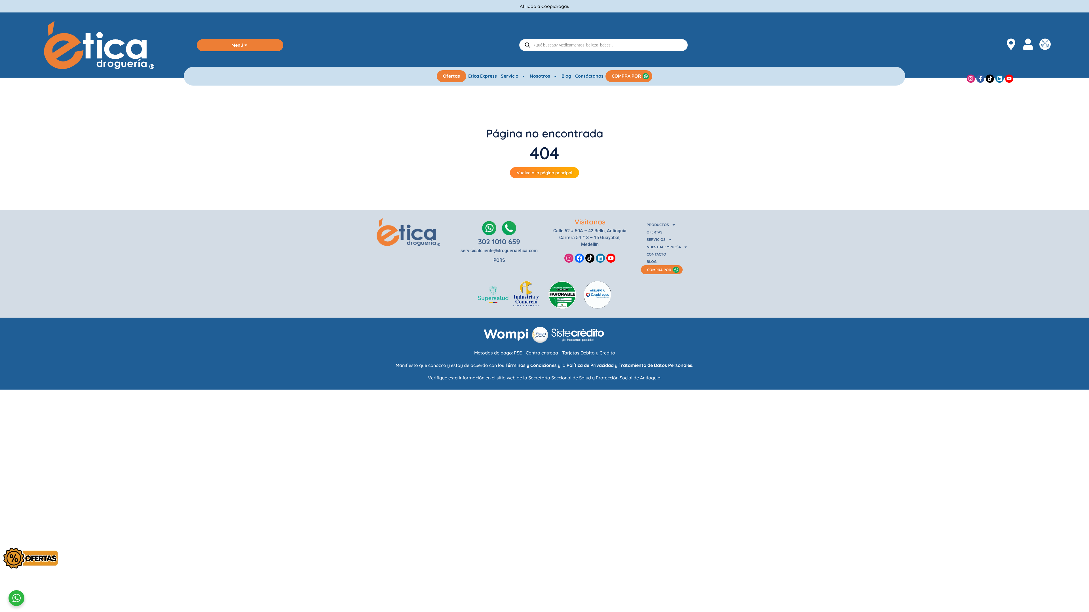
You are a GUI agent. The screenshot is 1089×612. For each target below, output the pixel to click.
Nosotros (540, 76)
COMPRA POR (626, 76)
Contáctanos (589, 76)
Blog (566, 76)
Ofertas (451, 76)
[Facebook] (579, 258)
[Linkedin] (999, 79)
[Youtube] (1009, 79)
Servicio (509, 76)
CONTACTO (656, 254)
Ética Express (482, 76)
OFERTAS (654, 232)
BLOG (652, 261)
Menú (237, 45)
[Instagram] (971, 79)
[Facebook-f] (980, 79)
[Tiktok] (990, 79)
